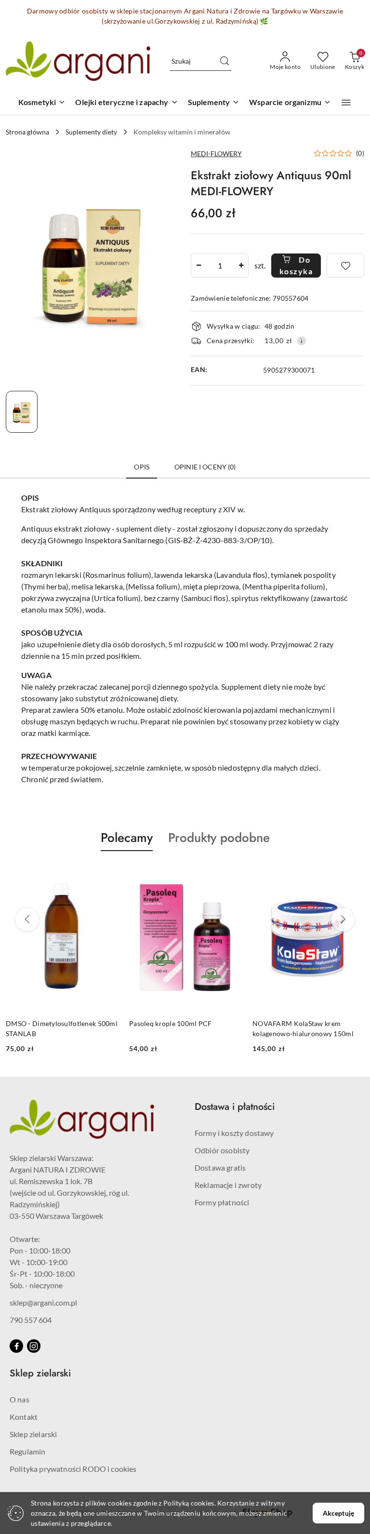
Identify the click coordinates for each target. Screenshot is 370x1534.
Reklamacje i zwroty (228, 1184)
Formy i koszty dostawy (234, 1132)
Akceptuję (338, 1513)
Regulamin (27, 1451)
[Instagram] (33, 1346)
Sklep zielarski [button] (40, 1373)
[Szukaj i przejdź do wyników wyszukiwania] (224, 61)
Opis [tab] (141, 467)
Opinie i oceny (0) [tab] (205, 467)
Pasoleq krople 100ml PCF (170, 1023)
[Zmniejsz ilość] (198, 265)
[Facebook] (16, 1346)
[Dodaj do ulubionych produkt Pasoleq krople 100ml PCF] (230, 874)
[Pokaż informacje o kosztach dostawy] (301, 340)
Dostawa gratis (220, 1167)
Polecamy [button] (127, 837)
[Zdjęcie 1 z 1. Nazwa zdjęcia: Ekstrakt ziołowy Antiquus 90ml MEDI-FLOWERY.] (22, 412)
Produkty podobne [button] (219, 837)
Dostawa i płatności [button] (235, 1107)
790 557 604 (31, 1319)
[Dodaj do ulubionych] (345, 265)
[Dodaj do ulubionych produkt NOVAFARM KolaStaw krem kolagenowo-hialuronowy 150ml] (353, 874)
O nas (19, 1399)
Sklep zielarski (33, 1434)
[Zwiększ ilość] (241, 265)
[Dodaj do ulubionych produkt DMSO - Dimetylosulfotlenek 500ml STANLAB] (106, 874)
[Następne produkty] (343, 919)
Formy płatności (222, 1202)
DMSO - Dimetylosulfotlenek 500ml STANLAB (62, 1028)
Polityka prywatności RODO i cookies (73, 1468)
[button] (346, 102)
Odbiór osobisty (222, 1150)
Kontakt (24, 1416)
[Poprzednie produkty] (27, 919)
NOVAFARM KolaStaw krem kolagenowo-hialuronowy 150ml (303, 1028)
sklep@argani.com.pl (43, 1302)
